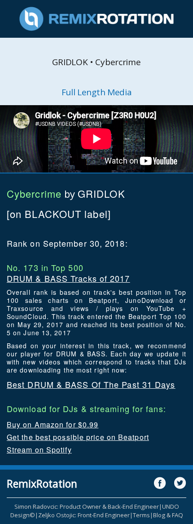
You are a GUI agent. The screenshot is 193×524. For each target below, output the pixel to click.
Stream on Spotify (39, 449)
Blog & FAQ (168, 515)
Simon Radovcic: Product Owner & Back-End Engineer (86, 506)
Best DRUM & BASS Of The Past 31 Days (91, 384)
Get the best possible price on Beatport (78, 437)
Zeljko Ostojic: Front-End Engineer (84, 515)
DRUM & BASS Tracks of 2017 (68, 278)
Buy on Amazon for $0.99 (52, 424)
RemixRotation (42, 483)
